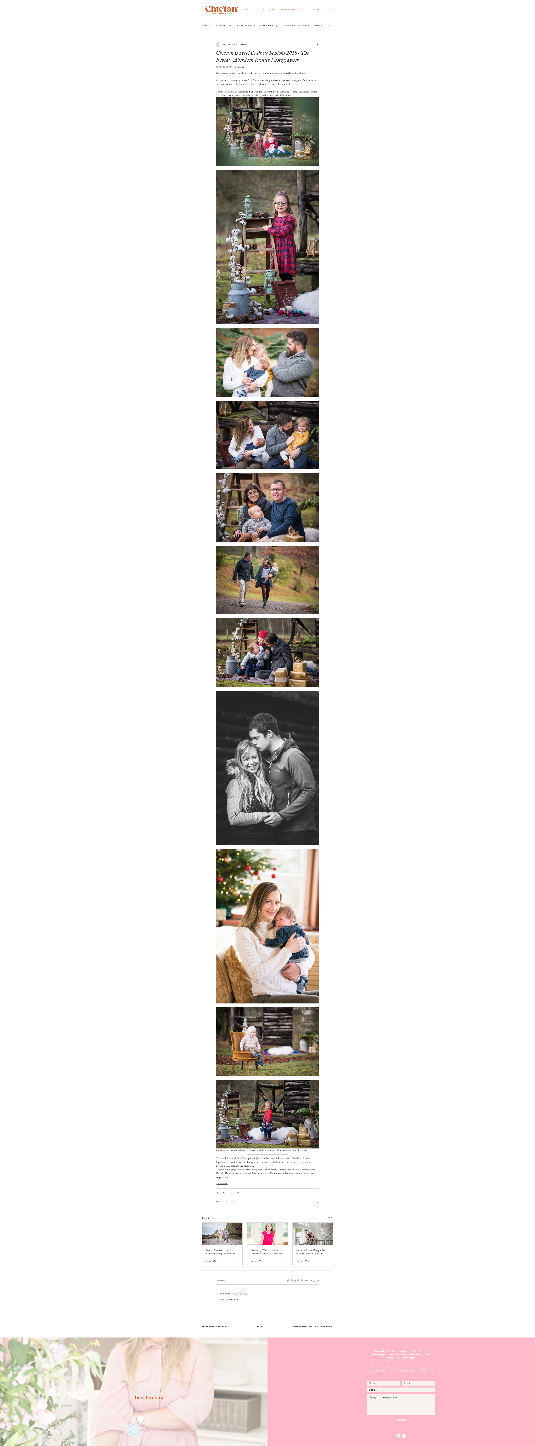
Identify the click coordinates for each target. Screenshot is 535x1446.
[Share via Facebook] (217, 1193)
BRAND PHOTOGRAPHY (215, 1326)
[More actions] (317, 44)
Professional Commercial (296, 25)
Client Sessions (224, 25)
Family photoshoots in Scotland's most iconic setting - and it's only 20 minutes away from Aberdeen (222, 1252)
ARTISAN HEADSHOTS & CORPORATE (312, 1326)
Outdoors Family (246, 25)
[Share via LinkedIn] (231, 1193)
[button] (264, 9)
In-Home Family (268, 25)
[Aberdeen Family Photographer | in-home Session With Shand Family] (313, 1234)
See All (330, 1217)
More (317, 25)
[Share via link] (237, 1193)
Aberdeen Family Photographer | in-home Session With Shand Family (311, 1252)
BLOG (260, 1326)
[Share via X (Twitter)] (224, 1193)
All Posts (206, 25)
